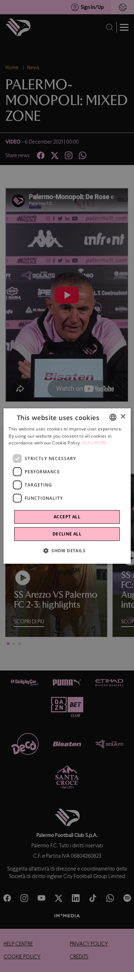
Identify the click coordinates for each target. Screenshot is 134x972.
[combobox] (112, 417)
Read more (94, 443)
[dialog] (66, 486)
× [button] (122, 416)
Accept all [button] (67, 517)
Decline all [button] (67, 534)
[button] (67, 550)
